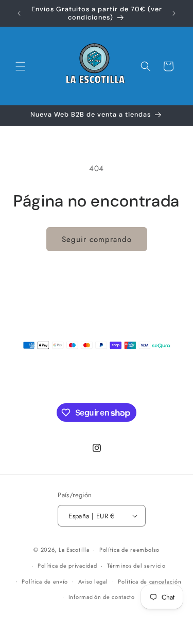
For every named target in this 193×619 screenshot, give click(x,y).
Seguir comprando (97, 239)
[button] (20, 66)
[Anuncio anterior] (19, 13)
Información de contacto (101, 597)
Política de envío (45, 581)
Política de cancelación (149, 581)
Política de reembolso (129, 550)
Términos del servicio (136, 565)
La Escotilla (74, 550)
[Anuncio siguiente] (174, 13)
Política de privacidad (67, 565)
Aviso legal (93, 581)
